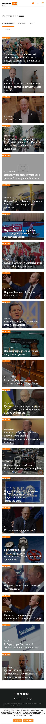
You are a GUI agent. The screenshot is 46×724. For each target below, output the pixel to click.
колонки (6, 29)
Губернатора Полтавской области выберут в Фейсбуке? (21, 646)
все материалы (8, 23)
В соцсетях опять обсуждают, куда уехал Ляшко (21, 323)
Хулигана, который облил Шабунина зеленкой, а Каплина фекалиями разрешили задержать (22, 144)
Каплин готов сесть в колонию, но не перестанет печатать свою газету (22, 87)
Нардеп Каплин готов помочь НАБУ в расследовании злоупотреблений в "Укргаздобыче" (21, 496)
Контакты (17, 699)
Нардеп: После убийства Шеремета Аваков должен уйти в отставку (22, 468)
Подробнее (28, 720)
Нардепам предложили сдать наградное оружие (21, 352)
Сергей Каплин (13, 119)
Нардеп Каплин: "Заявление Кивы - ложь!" (20, 294)
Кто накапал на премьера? (19, 530)
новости (21, 23)
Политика (6, 38)
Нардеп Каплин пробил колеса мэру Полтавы (22, 587)
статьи (32, 23)
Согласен (17, 720)
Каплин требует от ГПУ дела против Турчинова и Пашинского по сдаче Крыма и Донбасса (22, 437)
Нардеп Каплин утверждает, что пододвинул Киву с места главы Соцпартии (21, 234)
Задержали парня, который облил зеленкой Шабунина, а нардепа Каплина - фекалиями (22, 58)
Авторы (29, 699)
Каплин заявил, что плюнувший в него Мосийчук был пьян (23, 264)
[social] (15, 694)
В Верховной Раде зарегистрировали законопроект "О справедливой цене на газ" (22, 555)
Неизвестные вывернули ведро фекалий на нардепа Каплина (22, 176)
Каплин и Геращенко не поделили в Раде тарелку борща (22, 616)
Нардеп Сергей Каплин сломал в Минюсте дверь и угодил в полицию (23, 204)
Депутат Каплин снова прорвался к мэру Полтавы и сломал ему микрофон (21, 674)
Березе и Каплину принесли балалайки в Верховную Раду (21, 382)
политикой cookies (24, 715)
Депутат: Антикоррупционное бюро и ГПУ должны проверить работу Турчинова (22, 410)
